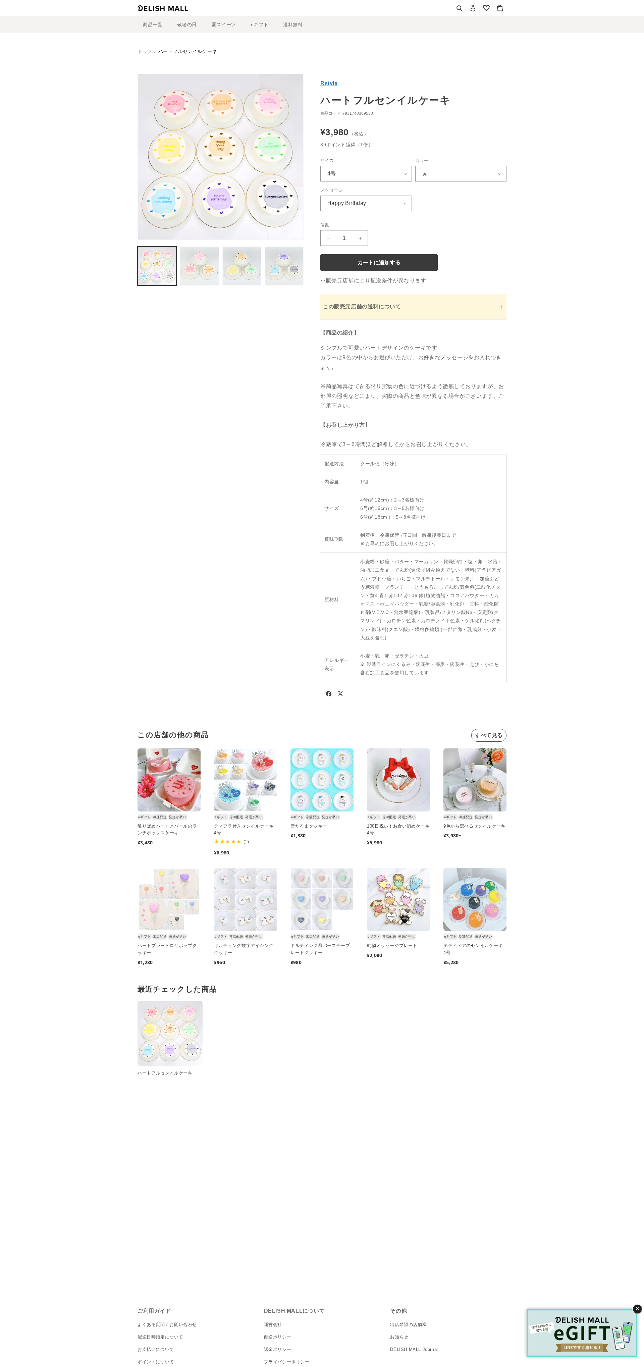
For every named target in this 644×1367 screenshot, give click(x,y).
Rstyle (329, 83)
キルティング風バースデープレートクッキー (320, 949)
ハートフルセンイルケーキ (165, 1072)
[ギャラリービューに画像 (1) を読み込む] (157, 266)
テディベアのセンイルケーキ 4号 (473, 949)
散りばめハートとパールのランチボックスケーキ (167, 830)
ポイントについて (156, 1361)
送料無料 (293, 24)
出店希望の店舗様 (408, 1324)
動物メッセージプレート (392, 945)
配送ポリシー (277, 1337)
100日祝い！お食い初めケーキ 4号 (398, 830)
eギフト (259, 24)
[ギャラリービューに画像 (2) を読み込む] (199, 266)
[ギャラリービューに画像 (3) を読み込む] (241, 266)
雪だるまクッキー (308, 826)
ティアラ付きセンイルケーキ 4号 (243, 830)
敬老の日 (187, 24)
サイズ (327, 160)
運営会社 (273, 1324)
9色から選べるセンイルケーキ (474, 826)
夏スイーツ (224, 24)
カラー (422, 160)
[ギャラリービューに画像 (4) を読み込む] (284, 266)
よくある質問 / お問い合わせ (167, 1324)
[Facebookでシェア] (328, 695)
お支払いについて (156, 1349)
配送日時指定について (160, 1337)
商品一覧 (152, 24)
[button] (459, 8)
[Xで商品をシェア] (340, 695)
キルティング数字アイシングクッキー (243, 949)
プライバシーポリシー (287, 1361)
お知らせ (399, 1337)
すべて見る (489, 735)
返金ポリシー (277, 1349)
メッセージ (331, 190)
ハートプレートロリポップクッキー (167, 949)
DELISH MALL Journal (414, 1349)
